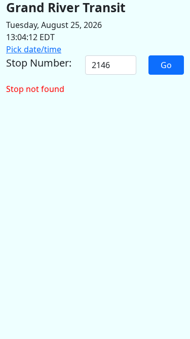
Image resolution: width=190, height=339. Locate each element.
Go (166, 65)
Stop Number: (38, 63)
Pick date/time (33, 49)
